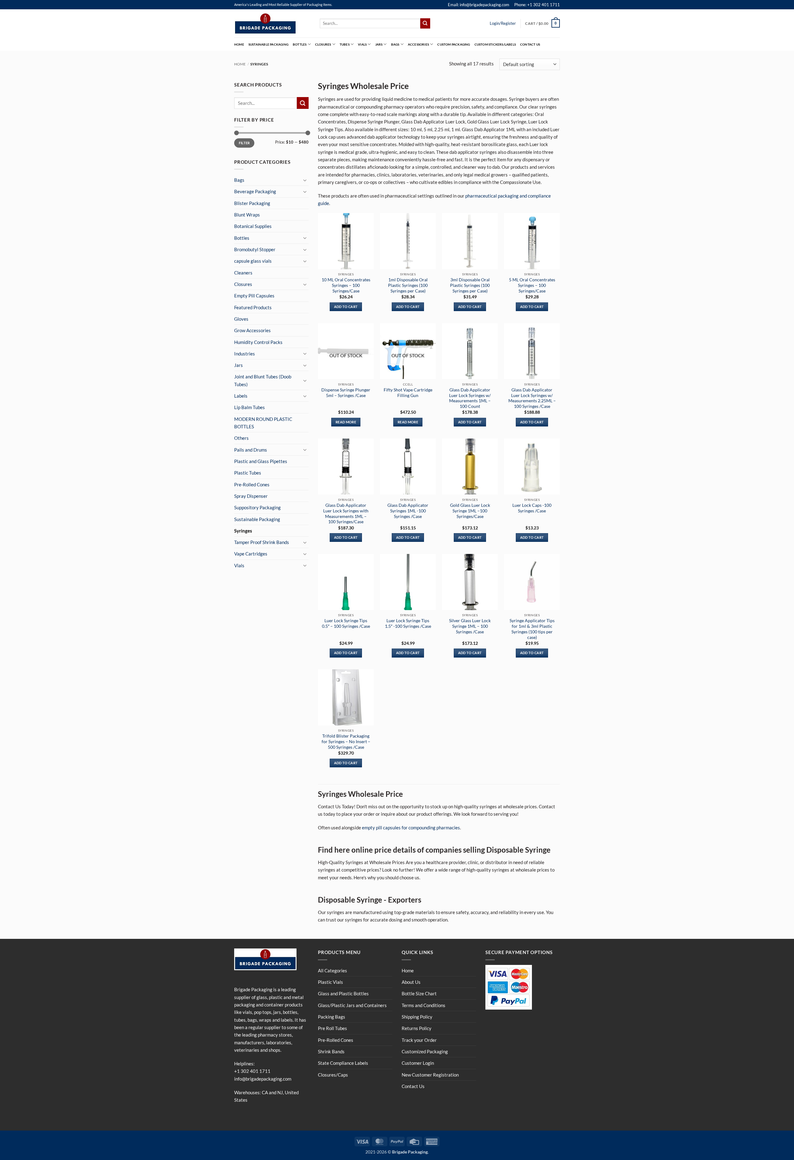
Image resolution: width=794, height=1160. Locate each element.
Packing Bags (331, 1016)
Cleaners (243, 272)
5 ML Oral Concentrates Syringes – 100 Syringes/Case (532, 285)
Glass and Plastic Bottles (343, 993)
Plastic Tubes (247, 472)
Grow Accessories (252, 330)
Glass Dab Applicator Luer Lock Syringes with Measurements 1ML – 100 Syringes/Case (345, 513)
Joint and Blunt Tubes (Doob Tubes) (262, 380)
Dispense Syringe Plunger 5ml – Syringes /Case (345, 392)
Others (241, 438)
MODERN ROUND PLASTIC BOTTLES (263, 422)
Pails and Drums (250, 450)
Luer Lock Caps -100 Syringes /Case (531, 507)
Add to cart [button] (346, 307)
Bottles (299, 44)
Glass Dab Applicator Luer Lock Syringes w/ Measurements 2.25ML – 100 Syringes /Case (532, 398)
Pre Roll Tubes (332, 1028)
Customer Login (418, 1063)
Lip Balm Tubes (249, 407)
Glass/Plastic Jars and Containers (352, 1005)
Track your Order (419, 1040)
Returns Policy (416, 1028)
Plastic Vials (330, 982)
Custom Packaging (453, 44)
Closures (323, 44)
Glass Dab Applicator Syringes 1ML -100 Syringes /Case (407, 510)
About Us (411, 982)
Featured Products (253, 307)
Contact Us (530, 44)
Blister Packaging (252, 203)
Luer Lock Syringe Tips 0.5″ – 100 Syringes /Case (346, 623)
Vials (362, 44)
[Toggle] (305, 180)
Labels (241, 396)
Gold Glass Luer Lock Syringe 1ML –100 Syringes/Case (470, 510)
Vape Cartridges (250, 553)
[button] (542, 23)
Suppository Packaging (257, 507)
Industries (244, 353)
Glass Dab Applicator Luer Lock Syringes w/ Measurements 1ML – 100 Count (470, 398)
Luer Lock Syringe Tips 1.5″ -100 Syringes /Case (408, 623)
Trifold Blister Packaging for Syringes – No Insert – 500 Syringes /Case (346, 741)
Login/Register (503, 23)
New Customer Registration (430, 1074)
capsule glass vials (253, 261)
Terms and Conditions (423, 1005)
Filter (244, 143)
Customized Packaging (425, 1051)
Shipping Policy (417, 1016)
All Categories (332, 970)
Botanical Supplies (253, 226)
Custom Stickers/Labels (495, 44)
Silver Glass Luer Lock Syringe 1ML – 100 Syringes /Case (470, 626)
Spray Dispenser (251, 496)
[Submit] (425, 23)
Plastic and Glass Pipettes (260, 461)
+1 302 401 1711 (252, 1071)
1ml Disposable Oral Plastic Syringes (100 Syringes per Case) (408, 285)
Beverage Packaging (255, 191)
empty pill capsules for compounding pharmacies (411, 827)
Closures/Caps (333, 1074)
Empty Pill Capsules (254, 295)
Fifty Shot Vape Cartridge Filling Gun (408, 392)
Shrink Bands (331, 1051)
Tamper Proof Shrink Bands (261, 542)
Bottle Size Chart (419, 993)
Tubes (345, 44)
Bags (395, 44)
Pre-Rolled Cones (252, 484)
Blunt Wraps (247, 214)
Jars (379, 44)
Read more (346, 422)
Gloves (241, 319)
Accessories (418, 44)
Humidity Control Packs (258, 342)
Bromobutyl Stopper (254, 249)
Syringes (243, 530)
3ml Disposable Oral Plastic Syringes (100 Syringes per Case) (470, 285)
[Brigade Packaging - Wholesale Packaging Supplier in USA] (272, 23)
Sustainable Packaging (268, 44)
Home (239, 44)
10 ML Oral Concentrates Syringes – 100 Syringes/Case (346, 285)
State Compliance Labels (343, 1063)
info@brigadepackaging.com (262, 1079)
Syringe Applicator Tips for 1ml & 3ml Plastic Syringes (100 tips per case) (532, 629)
